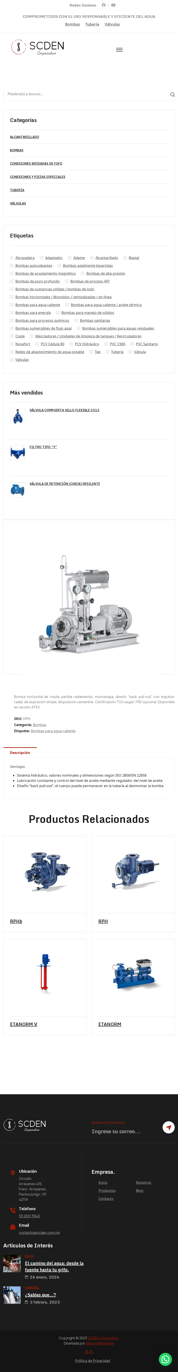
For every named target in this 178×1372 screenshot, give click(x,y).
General (32, 1287)
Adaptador (54, 257)
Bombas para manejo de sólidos (87, 312)
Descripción (20, 752)
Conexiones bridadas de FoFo (36, 163)
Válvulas (112, 24)
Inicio (103, 1182)
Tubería (92, 24)
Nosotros (143, 1182)
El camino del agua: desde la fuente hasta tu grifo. (54, 1266)
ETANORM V (23, 1024)
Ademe (79, 257)
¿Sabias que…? (40, 1295)
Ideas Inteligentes (100, 1343)
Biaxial (134, 257)
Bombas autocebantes (33, 265)
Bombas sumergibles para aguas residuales (118, 328)
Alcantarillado (24, 136)
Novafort (22, 344)
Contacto (106, 1198)
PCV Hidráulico (87, 344)
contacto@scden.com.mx (39, 1232)
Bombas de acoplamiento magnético (45, 273)
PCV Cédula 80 (52, 344)
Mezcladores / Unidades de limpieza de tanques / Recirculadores (88, 336)
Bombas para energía (33, 312)
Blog (139, 1190)
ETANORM (109, 1024)
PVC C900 (117, 344)
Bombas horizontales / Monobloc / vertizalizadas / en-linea (63, 297)
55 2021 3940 (29, 1216)
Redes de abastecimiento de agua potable (49, 351)
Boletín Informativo (108, 1122)
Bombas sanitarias (95, 320)
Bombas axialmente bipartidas (88, 265)
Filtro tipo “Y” (43, 446)
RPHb (16, 921)
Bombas (72, 24)
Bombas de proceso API (89, 281)
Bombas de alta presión (105, 273)
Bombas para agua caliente (37, 304)
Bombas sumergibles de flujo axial (43, 328)
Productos (107, 1190)
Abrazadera (25, 257)
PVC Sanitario (147, 344)
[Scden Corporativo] (38, 47)
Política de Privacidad (92, 1360)
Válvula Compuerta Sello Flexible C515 (64, 410)
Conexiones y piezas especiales (37, 176)
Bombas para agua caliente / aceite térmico (106, 304)
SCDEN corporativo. (103, 1338)
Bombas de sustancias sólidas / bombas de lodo (54, 289)
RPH (103, 921)
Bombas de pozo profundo (37, 281)
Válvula (140, 351)
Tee (98, 351)
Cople (20, 336)
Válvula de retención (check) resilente (65, 483)
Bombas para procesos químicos (42, 320)
